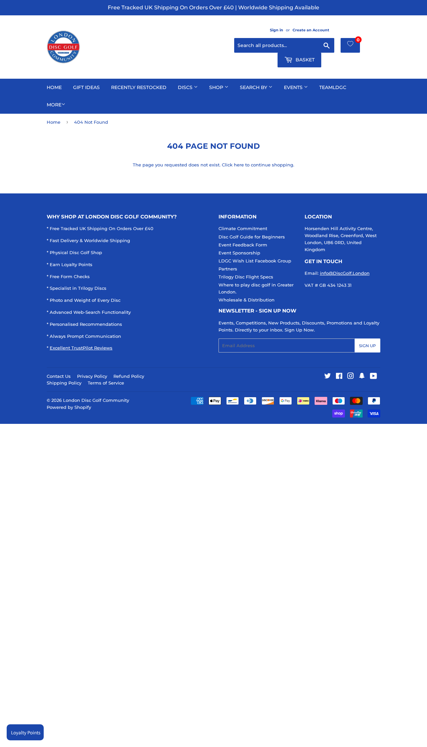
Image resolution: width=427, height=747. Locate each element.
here (239, 164)
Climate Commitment (243, 228)
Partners (228, 268)
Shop (217, 87)
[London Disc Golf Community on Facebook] (339, 377)
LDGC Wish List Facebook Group (255, 260)
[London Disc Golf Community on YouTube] (373, 377)
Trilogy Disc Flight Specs (246, 276)
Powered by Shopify (69, 407)
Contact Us (59, 376)
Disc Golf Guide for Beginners (252, 236)
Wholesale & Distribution (247, 299)
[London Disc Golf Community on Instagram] (350, 377)
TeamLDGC (332, 87)
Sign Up (367, 345)
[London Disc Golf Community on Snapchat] (362, 377)
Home (54, 87)
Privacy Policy (92, 376)
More (54, 105)
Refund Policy (128, 376)
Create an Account (311, 30)
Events (294, 87)
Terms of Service (106, 383)
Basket (304, 60)
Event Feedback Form (243, 244)
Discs (186, 87)
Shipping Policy (64, 383)
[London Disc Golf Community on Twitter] (327, 377)
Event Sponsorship (239, 252)
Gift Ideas (86, 87)
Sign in (276, 30)
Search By (254, 87)
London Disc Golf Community (96, 400)
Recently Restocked (138, 87)
